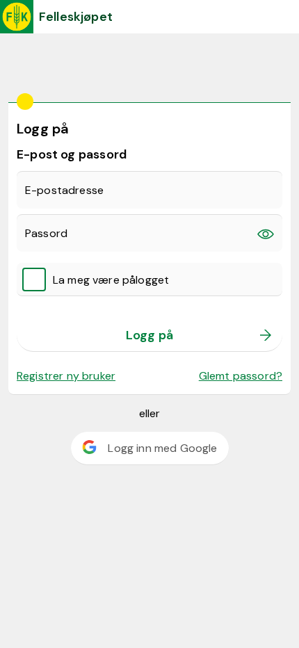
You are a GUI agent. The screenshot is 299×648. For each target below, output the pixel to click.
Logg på (149, 335)
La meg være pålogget (111, 280)
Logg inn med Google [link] (162, 448)
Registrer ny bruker (66, 375)
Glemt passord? (240, 375)
